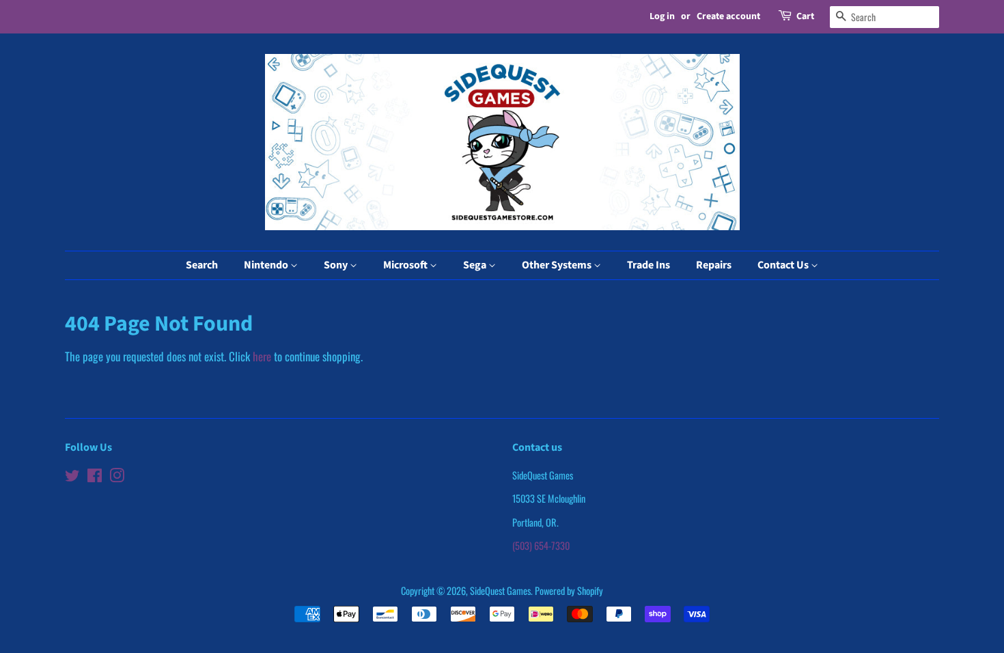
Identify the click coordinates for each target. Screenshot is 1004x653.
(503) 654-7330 (541, 545)
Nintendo (267, 265)
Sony (337, 265)
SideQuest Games (500, 590)
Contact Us (784, 265)
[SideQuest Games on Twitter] (72, 477)
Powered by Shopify (569, 590)
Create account (728, 16)
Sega (475, 265)
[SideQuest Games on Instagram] (116, 477)
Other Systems (558, 265)
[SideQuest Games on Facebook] (94, 477)
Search (202, 265)
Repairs (713, 265)
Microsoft (406, 265)
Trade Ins (648, 265)
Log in (662, 16)
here (262, 356)
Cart (805, 16)
